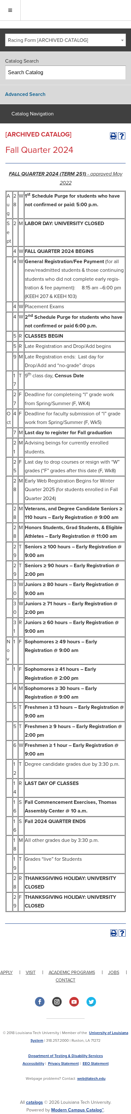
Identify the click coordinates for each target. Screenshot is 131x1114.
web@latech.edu (91, 1078)
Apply (6, 972)
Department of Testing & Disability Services (65, 1056)
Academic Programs (72, 972)
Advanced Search (25, 94)
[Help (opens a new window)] (121, 135)
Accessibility (33, 1063)
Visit (31, 972)
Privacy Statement (63, 1063)
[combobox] (65, 40)
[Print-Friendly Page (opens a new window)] (113, 135)
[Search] (119, 73)
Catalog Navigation (32, 114)
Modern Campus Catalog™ (77, 1110)
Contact (65, 980)
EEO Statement (96, 1063)
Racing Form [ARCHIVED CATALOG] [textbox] (48, 40)
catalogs (34, 1102)
